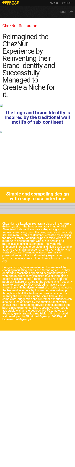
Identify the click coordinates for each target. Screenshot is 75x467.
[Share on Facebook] (71, 12)
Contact (66, 3)
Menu (53, 3)
